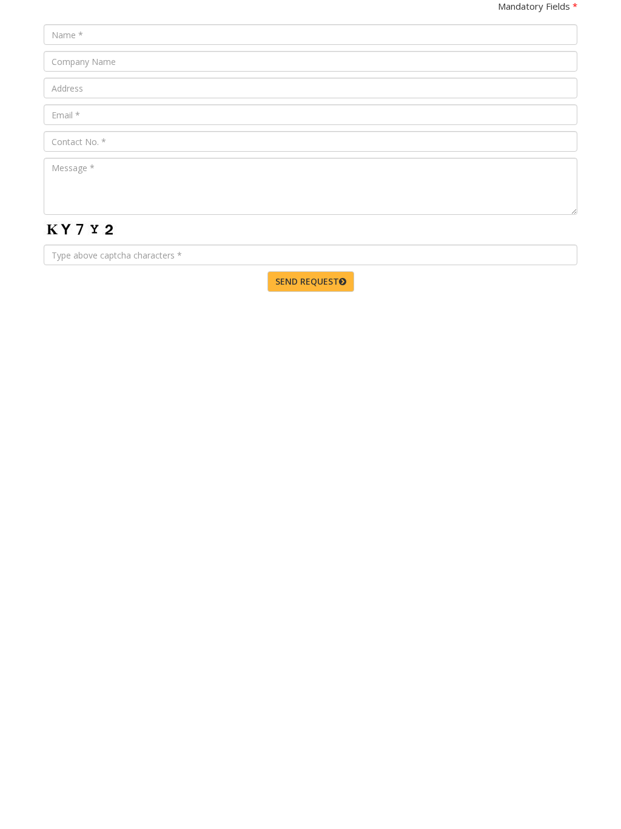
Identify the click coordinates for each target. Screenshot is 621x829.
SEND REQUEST (307, 281)
